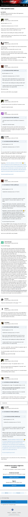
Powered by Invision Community (14, 515)
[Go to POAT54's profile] (2, 309)
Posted (11, 20)
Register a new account (14, 477)
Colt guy (6, 298)
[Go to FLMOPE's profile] (2, 20)
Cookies (19, 512)
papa (5, 112)
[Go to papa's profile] (2, 113)
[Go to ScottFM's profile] (2, 137)
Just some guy (8, 241)
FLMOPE (4, 12)
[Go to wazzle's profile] (2, 66)
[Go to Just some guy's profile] (2, 242)
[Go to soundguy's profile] (2, 323)
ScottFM (6, 136)
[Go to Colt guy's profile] (2, 299)
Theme (8, 512)
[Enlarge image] (23, 163)
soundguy (6, 322)
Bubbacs (6, 42)
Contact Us (14, 512)
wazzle (6, 65)
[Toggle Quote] (3, 70)
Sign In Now (14, 485)
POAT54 (6, 308)
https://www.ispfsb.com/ (18, 287)
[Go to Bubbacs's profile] (2, 43)
